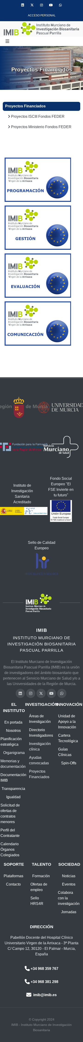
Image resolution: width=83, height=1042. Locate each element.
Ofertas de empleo (38, 887)
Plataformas (13, 876)
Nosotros (13, 731)
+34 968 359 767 (44, 969)
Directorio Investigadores (41, 732)
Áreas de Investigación (40, 719)
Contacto (13, 884)
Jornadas (68, 912)
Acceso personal (42, 15)
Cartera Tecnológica (68, 738)
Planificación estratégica (11, 741)
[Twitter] (32, 5)
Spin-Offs (68, 763)
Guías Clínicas (64, 752)
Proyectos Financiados (25, 106)
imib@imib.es (44, 995)
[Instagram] (41, 5)
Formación (41, 876)
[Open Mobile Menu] (7, 41)
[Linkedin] (22, 5)
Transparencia (13, 789)
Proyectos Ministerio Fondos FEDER (40, 127)
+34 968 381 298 (44, 982)
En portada (13, 722)
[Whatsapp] (60, 5)
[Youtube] (51, 5)
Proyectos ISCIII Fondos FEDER (37, 116)
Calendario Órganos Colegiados (9, 849)
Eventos (68, 884)
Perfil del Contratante (10, 833)
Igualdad (13, 797)
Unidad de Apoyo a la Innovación (67, 721)
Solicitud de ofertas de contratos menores (10, 813)
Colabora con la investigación (69, 898)
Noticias (68, 876)
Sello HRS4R (36, 901)
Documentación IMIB (13, 777)
